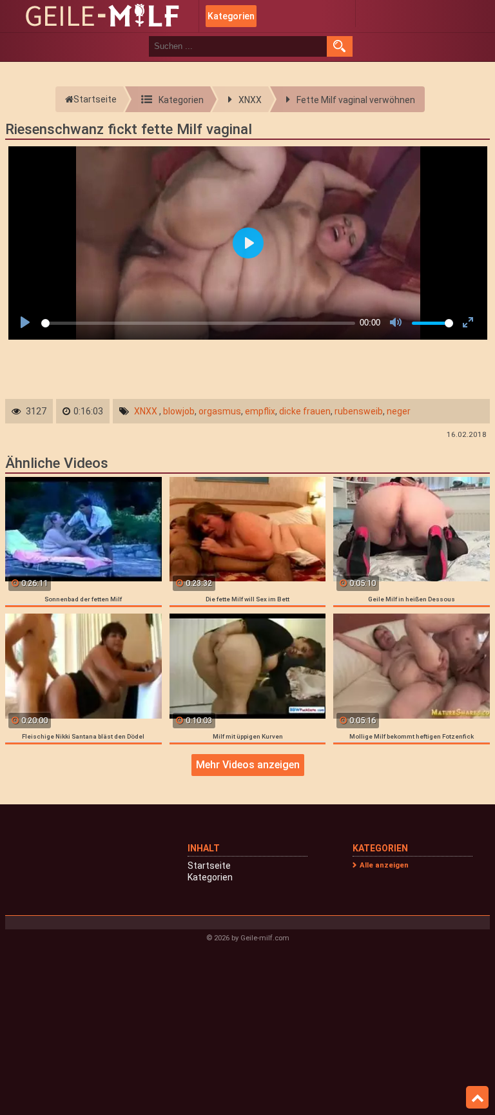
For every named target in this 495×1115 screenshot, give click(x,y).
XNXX (145, 411)
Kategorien (231, 16)
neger (399, 411)
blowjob (179, 411)
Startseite (209, 865)
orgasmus (220, 411)
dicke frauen (305, 411)
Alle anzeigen (384, 865)
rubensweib (359, 411)
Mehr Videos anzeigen (248, 765)
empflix (260, 411)
